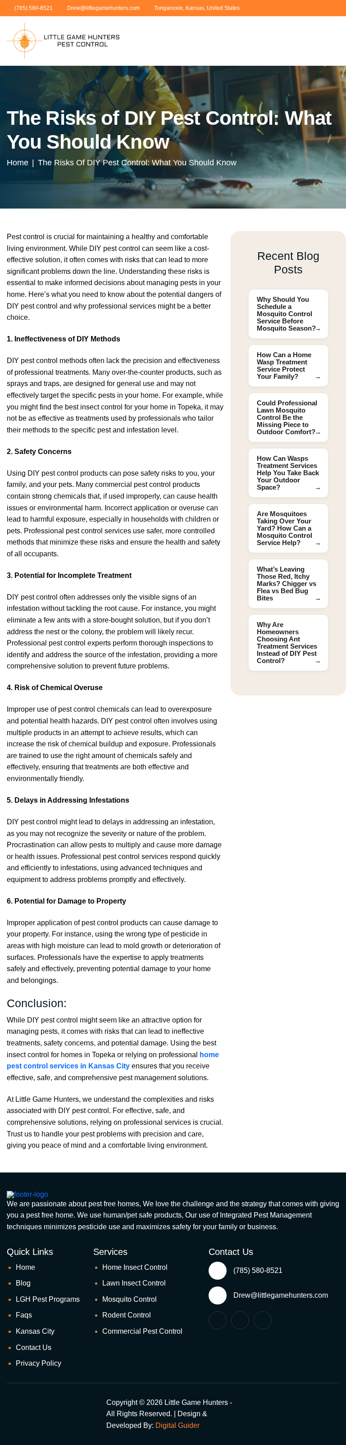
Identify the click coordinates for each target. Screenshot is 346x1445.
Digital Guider (177, 1425)
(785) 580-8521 (33, 8)
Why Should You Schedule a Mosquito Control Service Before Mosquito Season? (286, 313)
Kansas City (35, 1331)
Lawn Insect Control (134, 1283)
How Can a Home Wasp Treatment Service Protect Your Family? (284, 365)
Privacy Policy (38, 1363)
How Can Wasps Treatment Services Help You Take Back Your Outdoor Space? (288, 472)
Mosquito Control (129, 1299)
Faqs (24, 1315)
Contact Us (33, 1347)
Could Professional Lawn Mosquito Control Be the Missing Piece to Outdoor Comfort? (287, 417)
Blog (23, 1283)
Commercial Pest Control (142, 1331)
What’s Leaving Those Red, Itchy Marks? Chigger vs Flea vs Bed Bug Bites (286, 583)
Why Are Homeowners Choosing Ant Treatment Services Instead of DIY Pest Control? (287, 642)
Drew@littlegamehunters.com (103, 8)
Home (25, 1267)
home (17, 162)
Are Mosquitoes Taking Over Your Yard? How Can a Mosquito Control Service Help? (284, 528)
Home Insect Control (135, 1267)
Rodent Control (126, 1315)
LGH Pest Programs (48, 1299)
